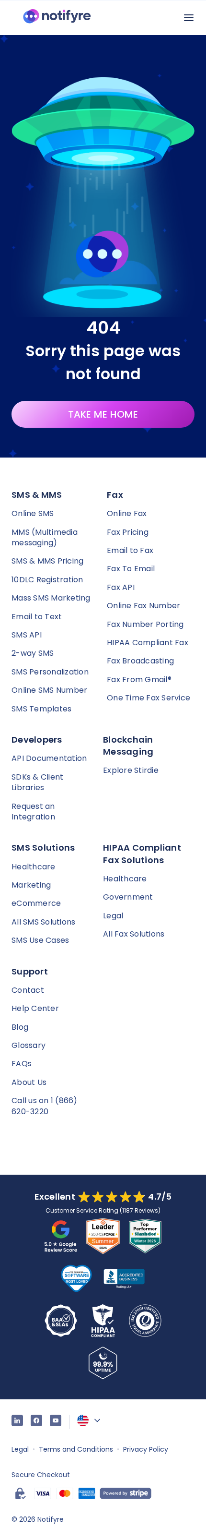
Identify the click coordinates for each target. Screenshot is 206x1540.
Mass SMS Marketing (51, 597)
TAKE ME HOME (103, 414)
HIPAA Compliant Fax (147, 642)
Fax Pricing (128, 532)
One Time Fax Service (148, 697)
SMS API (26, 634)
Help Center (35, 1008)
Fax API (121, 587)
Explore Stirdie (131, 770)
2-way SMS (32, 653)
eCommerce (36, 903)
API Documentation (49, 758)
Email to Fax (130, 550)
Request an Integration (33, 811)
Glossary (28, 1045)
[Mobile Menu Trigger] (189, 18)
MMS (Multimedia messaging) (44, 537)
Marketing (31, 884)
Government (128, 896)
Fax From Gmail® (139, 679)
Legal (113, 915)
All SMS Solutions (43, 921)
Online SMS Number (49, 690)
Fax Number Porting (145, 624)
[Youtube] (55, 1422)
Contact (27, 990)
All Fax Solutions (133, 933)
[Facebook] (36, 1422)
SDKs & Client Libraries (37, 782)
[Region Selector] (89, 1420)
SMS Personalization (50, 671)
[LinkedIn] (17, 1422)
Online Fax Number (143, 605)
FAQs (21, 1063)
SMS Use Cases (40, 940)
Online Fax (127, 513)
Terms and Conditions (76, 1449)
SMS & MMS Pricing (47, 560)
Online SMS (32, 513)
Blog (19, 1027)
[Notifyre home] (57, 18)
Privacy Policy (145, 1449)
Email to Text (36, 616)
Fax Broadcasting (140, 660)
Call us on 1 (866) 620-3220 (44, 1106)
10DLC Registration (47, 579)
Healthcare (33, 866)
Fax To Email (131, 568)
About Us (28, 1082)
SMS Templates (41, 708)
